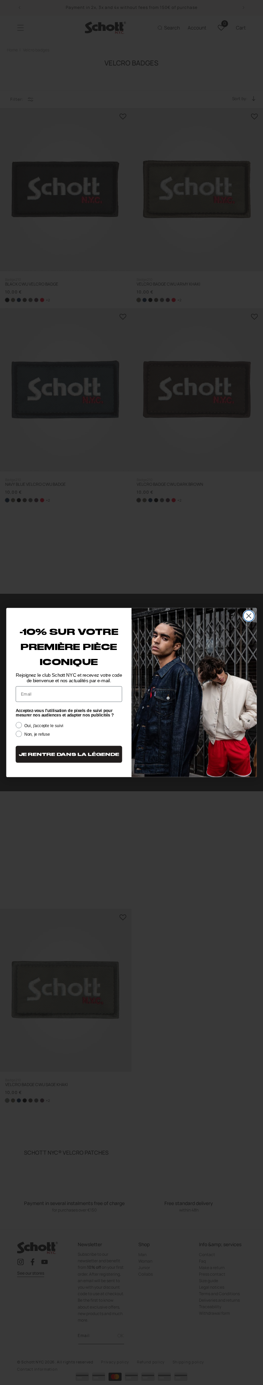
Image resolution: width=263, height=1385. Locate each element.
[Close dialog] (248, 615)
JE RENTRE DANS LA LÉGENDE (68, 754)
